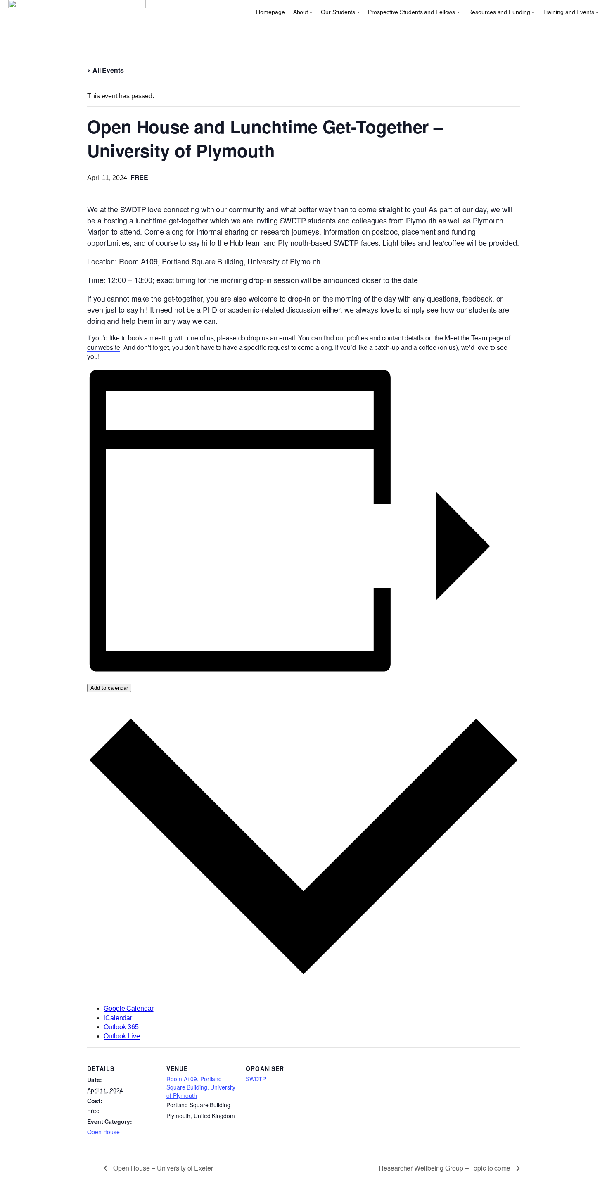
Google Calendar (129, 1008)
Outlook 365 (121, 1026)
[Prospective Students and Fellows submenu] (458, 12)
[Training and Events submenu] (597, 12)
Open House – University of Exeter (162, 1168)
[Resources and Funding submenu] (533, 12)
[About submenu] (311, 12)
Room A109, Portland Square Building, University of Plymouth (200, 1087)
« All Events (105, 70)
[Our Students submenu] (358, 12)
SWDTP (256, 1079)
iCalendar (118, 1017)
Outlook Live (122, 1036)
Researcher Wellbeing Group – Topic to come (445, 1168)
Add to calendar (109, 688)
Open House (103, 1132)
